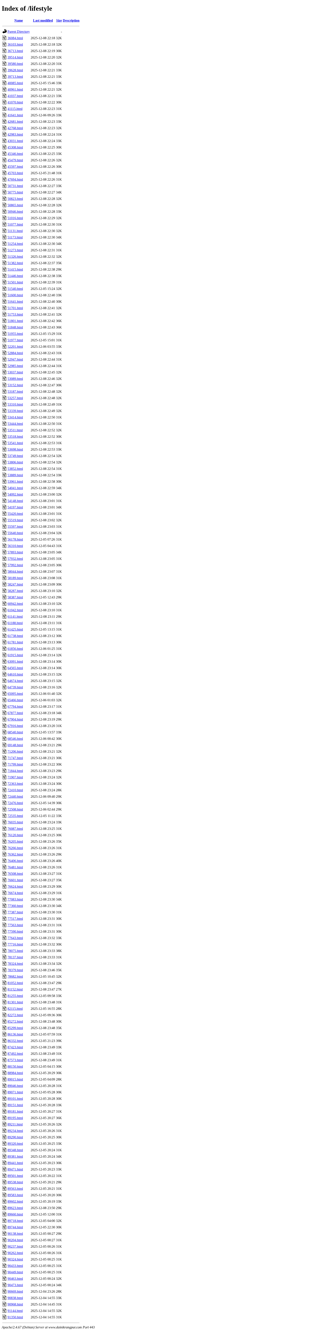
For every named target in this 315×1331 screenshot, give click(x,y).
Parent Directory (19, 31)
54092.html (15, 494)
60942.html (15, 604)
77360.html (15, 906)
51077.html (15, 224)
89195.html (15, 1118)
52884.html (15, 353)
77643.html (15, 938)
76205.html (15, 841)
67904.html (15, 719)
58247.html (15, 584)
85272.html (15, 1021)
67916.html (15, 726)
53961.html (15, 481)
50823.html (15, 199)
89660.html (15, 1214)
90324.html (15, 1259)
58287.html (15, 591)
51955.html (15, 334)
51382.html (15, 263)
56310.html (15, 546)
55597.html (15, 526)
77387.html (15, 912)
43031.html (15, 141)
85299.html (15, 1028)
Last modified (43, 20)
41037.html (15, 96)
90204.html (15, 1240)
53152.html (15, 385)
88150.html (15, 1066)
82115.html (15, 1008)
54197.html (15, 507)
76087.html (15, 828)
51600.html (15, 295)
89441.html (15, 1163)
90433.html (15, 1266)
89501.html (15, 1176)
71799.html (15, 764)
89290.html (15, 1137)
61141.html (15, 616)
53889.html (15, 475)
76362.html (15, 854)
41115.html (15, 109)
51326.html (15, 256)
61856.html (15, 649)
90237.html (15, 1246)
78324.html (15, 963)
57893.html (15, 552)
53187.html (15, 391)
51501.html (15, 282)
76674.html (15, 893)
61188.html (15, 623)
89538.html (15, 1182)
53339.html (15, 411)
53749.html (15, 456)
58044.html (15, 571)
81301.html (15, 1002)
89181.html (15, 1111)
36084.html (15, 38)
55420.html (15, 514)
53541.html (15, 443)
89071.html (15, 1092)
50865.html (15, 205)
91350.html (15, 1317)
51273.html (15, 250)
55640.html (15, 533)
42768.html (15, 128)
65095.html (15, 693)
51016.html (15, 218)
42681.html (15, 121)
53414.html (15, 417)
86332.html (15, 1041)
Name (18, 20)
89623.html (15, 1208)
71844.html (15, 771)
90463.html (15, 1278)
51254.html (15, 244)
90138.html (15, 1233)
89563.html (15, 1188)
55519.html (15, 520)
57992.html (15, 565)
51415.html (15, 269)
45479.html (15, 160)
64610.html (15, 674)
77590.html (15, 931)
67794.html (15, 706)
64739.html (15, 687)
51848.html (15, 327)
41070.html (15, 102)
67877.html (15, 713)
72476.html (15, 803)
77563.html (15, 925)
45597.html (15, 166)
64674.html (15, 681)
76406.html (15, 861)
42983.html (15, 134)
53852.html (15, 469)
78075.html (15, 951)
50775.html (15, 192)
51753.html (15, 314)
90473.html (15, 1285)
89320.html (15, 1143)
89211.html (15, 1124)
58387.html (15, 597)
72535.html (15, 816)
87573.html (15, 1060)
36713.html (15, 51)
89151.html (15, 1105)
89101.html (15, 1098)
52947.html (15, 359)
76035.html (15, 822)
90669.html (15, 1291)
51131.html (15, 231)
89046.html (15, 1086)
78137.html (15, 957)
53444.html (15, 424)
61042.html (15, 610)
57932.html (15, 559)
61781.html (15, 642)
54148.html (15, 501)
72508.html (15, 809)
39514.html (15, 57)
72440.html (15, 796)
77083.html (15, 899)
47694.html (15, 179)
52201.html (15, 346)
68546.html (15, 738)
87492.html (15, 1053)
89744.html (15, 1227)
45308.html (15, 147)
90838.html (15, 1298)
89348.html (15, 1150)
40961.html (15, 89)
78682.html (15, 976)
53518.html (15, 436)
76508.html (15, 873)
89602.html (15, 1201)
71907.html (15, 777)
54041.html (15, 488)
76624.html (15, 886)
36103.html (15, 44)
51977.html (15, 340)
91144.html (15, 1311)
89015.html (15, 1079)
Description (71, 20)
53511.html (15, 430)
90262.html (15, 1253)
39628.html (15, 70)
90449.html (15, 1272)
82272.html (15, 1015)
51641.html (15, 301)
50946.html (15, 211)
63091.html (15, 661)
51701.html (15, 308)
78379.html (15, 970)
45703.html (15, 173)
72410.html (15, 790)
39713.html (15, 76)
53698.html (15, 449)
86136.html (15, 1034)
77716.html (15, 944)
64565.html (15, 668)
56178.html (15, 539)
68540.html (15, 732)
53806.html (15, 462)
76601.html (15, 880)
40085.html (15, 83)
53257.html (15, 398)
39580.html (15, 64)
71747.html (15, 758)
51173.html (15, 237)
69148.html (15, 745)
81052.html (15, 983)
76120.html (15, 835)
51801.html (15, 321)
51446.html (15, 276)
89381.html (15, 1156)
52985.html (15, 366)
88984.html (15, 1073)
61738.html (15, 636)
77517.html (15, 918)
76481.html (15, 867)
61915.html (15, 655)
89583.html (15, 1195)
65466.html (15, 700)
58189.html (15, 578)
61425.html (15, 629)
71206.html (15, 751)
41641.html (15, 115)
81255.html (15, 996)
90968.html (15, 1304)
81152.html (15, 989)
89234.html (15, 1131)
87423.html (15, 1047)
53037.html (15, 372)
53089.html (15, 379)
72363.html (15, 783)
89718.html (15, 1221)
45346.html (15, 154)
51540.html (15, 289)
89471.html (15, 1169)
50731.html (15, 186)
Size (59, 20)
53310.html (15, 404)
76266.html (15, 848)
